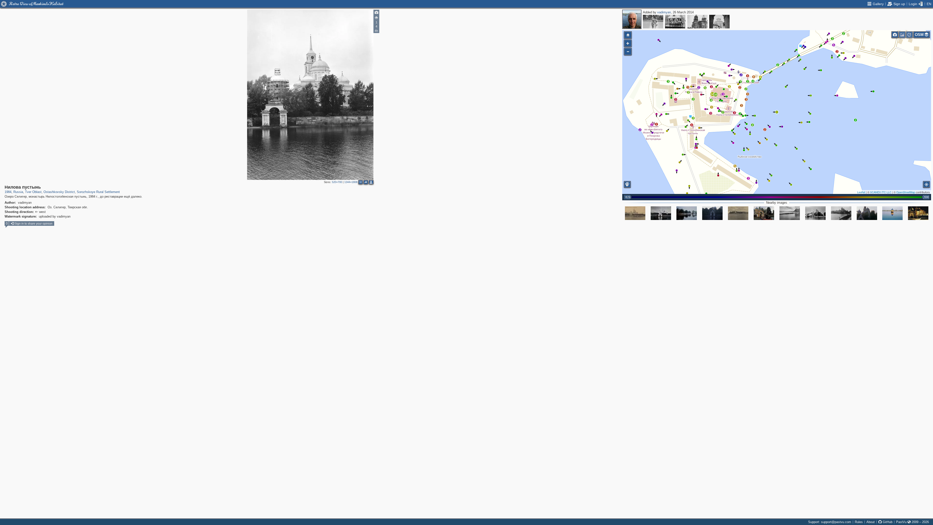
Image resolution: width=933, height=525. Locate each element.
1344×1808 (350, 182)
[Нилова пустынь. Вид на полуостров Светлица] (738, 213)
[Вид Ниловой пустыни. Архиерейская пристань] (661, 213)
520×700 (337, 182)
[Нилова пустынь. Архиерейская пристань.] (712, 213)
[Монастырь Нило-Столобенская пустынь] (892, 213)
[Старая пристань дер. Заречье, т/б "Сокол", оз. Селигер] (653, 21)
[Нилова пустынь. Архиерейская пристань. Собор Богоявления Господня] (867, 213)
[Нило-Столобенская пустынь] (686, 213)
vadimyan (664, 12)
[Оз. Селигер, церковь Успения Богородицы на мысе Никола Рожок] (719, 21)
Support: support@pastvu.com (829, 522)
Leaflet (861, 192)
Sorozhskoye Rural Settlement (98, 192)
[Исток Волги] (675, 21)
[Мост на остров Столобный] (789, 213)
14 (712, 94)
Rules (859, 522)
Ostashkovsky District (59, 192)
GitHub (887, 522)
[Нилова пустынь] (776, 112)
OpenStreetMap (905, 192)
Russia (18, 192)
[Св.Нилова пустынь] (764, 213)
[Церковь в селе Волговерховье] (697, 21)
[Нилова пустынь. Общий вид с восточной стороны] (635, 213)
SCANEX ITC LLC (880, 192)
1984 (8, 192)
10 (715, 94)
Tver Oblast (33, 192)
